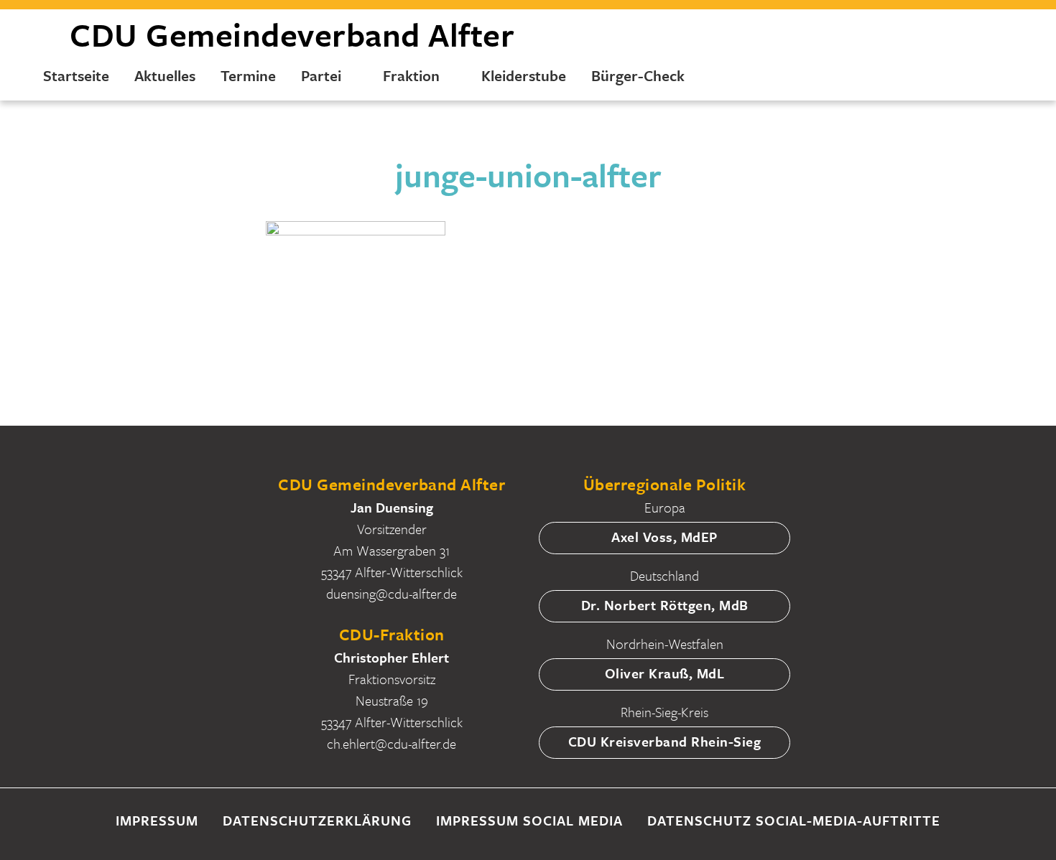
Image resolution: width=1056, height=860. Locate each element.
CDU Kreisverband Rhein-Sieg (664, 741)
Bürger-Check (638, 75)
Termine (248, 75)
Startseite (76, 75)
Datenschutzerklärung (317, 820)
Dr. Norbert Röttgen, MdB (665, 604)
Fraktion (411, 75)
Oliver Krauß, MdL (665, 673)
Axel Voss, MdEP (664, 536)
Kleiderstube (523, 75)
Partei (321, 75)
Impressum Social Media (529, 820)
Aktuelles (164, 75)
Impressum (157, 820)
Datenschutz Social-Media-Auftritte (793, 820)
